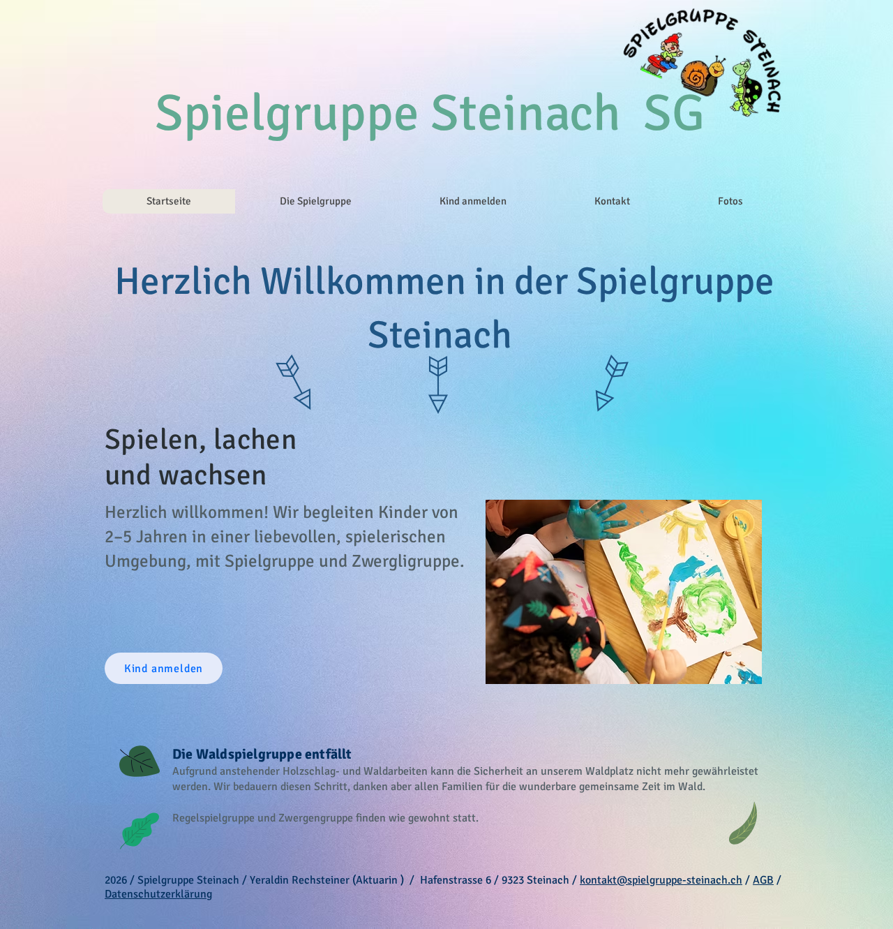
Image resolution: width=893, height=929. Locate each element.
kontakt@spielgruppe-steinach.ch (661, 880)
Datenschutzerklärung (158, 894)
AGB (763, 880)
